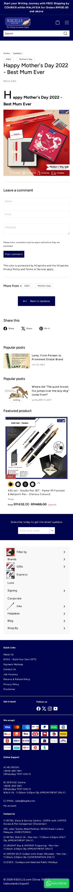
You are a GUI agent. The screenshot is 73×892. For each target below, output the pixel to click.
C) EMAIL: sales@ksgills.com (19, 801)
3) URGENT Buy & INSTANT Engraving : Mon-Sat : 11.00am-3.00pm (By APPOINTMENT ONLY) (31, 847)
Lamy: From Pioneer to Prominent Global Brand (47, 357)
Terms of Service (36, 269)
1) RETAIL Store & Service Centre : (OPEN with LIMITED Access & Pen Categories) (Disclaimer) (35, 822)
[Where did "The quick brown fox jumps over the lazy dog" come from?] (16, 392)
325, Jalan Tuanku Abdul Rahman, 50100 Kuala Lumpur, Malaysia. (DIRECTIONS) (33, 831)
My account (9, 805)
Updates (17, 53)
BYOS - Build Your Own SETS (19, 659)
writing (35, 400)
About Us (8, 654)
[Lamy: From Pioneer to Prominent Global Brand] (16, 361)
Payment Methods (13, 664)
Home (6, 53)
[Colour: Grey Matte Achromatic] (32, 484)
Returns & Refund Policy (16, 679)
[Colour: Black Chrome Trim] (18, 484)
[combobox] (36, 33)
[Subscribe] (52, 530)
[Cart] (57, 22)
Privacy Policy (11, 269)
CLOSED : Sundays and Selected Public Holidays (30, 862)
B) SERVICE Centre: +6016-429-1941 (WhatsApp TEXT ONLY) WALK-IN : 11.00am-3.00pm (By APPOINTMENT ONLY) (34, 787)
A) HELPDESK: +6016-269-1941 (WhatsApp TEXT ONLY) (17, 770)
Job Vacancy (10, 674)
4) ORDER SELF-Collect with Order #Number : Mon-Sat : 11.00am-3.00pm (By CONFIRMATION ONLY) (35, 856)
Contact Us (9, 669)
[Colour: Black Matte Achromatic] (25, 484)
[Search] (65, 33)
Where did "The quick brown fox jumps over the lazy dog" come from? (50, 390)
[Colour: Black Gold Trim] (11, 484)
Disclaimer (9, 689)
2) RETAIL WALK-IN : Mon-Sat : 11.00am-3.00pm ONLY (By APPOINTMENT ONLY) (34, 839)
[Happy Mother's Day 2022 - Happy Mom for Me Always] (36, 143)
